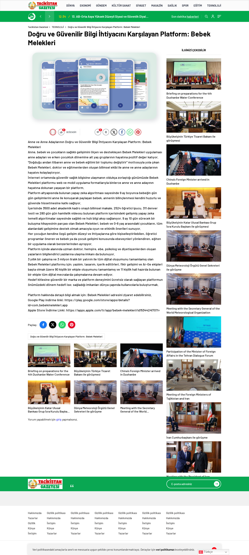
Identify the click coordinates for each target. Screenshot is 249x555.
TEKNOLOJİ (214, 5)
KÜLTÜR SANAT (121, 5)
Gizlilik (31, 523)
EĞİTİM (198, 5)
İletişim (32, 533)
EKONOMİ (85, 5)
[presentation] (40, 16)
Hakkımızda (35, 513)
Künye (31, 528)
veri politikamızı (165, 549)
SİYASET (141, 5)
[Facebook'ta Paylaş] (43, 324)
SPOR (185, 5)
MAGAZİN (157, 5)
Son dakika (185, 16)
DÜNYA (70, 5)
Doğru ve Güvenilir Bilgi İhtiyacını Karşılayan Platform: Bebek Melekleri (66, 336)
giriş (58, 419)
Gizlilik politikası (56, 513)
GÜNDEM (101, 5)
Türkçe (208, 551)
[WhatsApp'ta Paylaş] (62, 324)
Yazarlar (33, 518)
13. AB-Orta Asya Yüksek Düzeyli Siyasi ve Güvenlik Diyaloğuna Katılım (110, 16)
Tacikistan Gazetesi (38, 27)
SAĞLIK (172, 5)
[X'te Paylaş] (52, 324)
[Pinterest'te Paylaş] (71, 324)
